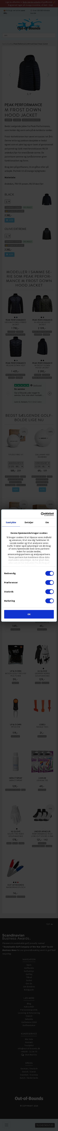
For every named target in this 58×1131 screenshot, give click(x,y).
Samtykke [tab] (11, 522)
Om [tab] (47, 522)
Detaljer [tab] (29, 522)
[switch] (49, 582)
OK (29, 614)
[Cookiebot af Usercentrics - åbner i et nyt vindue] (41, 514)
